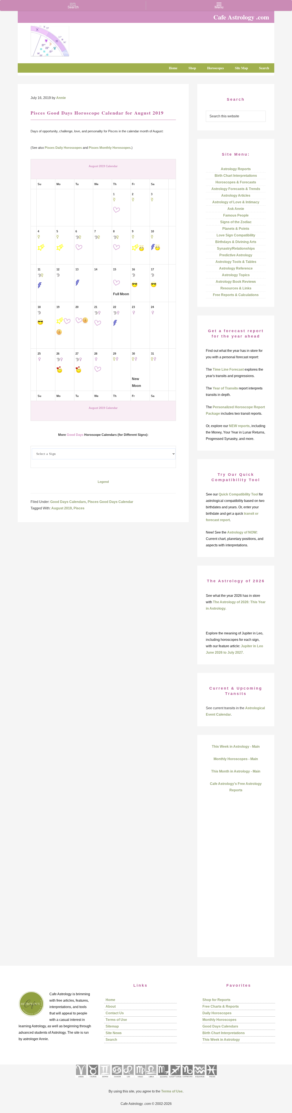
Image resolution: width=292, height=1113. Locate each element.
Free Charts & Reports (220, 1006)
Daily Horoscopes (217, 1013)
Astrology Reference (236, 268)
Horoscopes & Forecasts (235, 182)
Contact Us (115, 1013)
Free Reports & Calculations (236, 295)
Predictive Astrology (235, 255)
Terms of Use (116, 1020)
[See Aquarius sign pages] (199, 1079)
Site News (114, 1033)
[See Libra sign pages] (151, 1079)
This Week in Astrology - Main (236, 746)
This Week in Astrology (221, 1039)
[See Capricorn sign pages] (187, 1079)
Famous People (236, 215)
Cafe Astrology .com (63, 39)
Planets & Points (235, 228)
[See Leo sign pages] (128, 1079)
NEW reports (239, 426)
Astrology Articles (235, 195)
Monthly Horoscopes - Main (236, 759)
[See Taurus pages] (92, 1079)
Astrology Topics (236, 275)
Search (111, 1039)
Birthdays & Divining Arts (235, 242)
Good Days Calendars (68, 502)
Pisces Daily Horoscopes (63, 147)
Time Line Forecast (228, 369)
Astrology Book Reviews (236, 281)
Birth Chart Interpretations (236, 175)
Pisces (79, 508)
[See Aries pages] (80, 1079)
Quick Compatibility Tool (238, 494)
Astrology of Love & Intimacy (235, 202)
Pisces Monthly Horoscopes (110, 147)
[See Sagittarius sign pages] (175, 1079)
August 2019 (61, 508)
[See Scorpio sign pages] (162, 1079)
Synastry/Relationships (236, 248)
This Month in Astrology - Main (235, 771)
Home (110, 1000)
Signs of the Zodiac (236, 222)
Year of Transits (225, 388)
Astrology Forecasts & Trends (235, 189)
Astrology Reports (236, 169)
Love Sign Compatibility (236, 235)
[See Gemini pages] (104, 1079)
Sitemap (112, 1026)
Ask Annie (235, 209)
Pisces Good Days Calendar (110, 502)
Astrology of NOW (242, 532)
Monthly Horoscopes (219, 1020)
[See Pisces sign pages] (211, 1079)
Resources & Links (235, 288)
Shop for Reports (216, 1000)
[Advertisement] (236, 882)
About (111, 1006)
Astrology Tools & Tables (235, 262)
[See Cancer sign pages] (116, 1079)
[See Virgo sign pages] (140, 1079)
